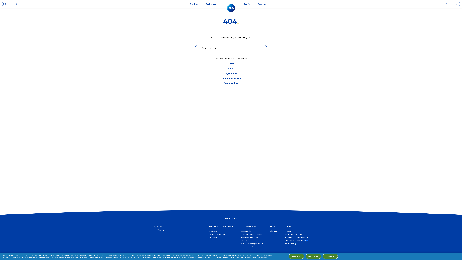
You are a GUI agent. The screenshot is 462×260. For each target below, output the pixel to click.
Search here (450, 4)
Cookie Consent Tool (224, 257)
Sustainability (231, 83)
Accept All (296, 256)
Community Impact (231, 78)
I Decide (330, 256)
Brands (231, 68)
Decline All (313, 256)
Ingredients (231, 73)
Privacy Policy (133, 257)
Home (231, 64)
